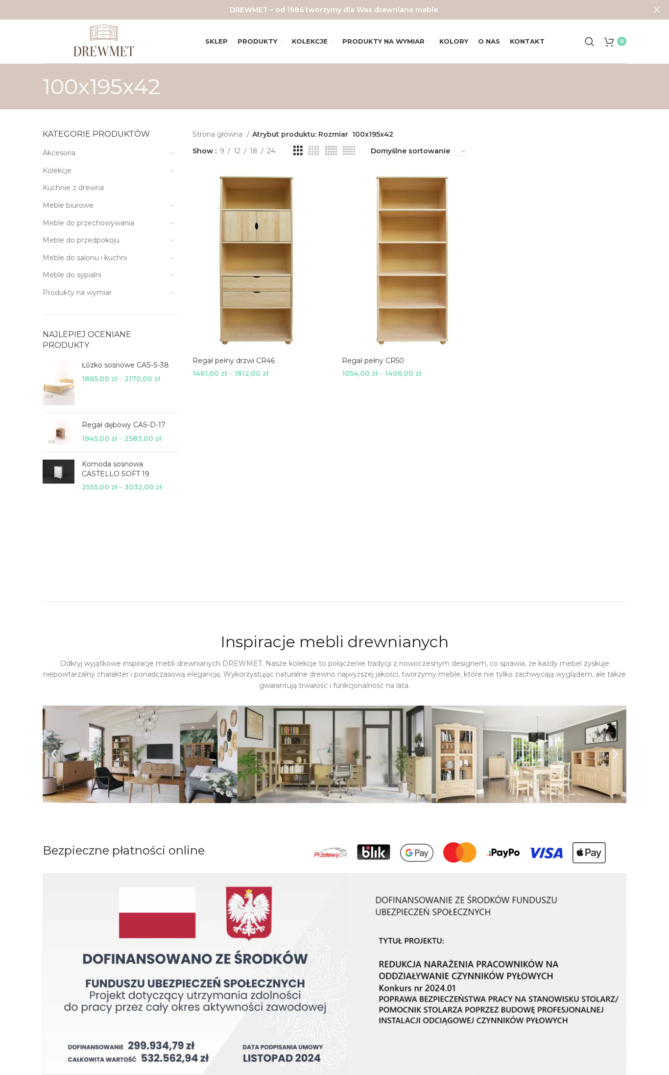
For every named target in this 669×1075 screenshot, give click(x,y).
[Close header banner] (657, 10)
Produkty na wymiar (77, 292)
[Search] (589, 41)
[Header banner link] (320, 10)
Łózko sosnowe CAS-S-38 (125, 365)
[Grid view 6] (349, 151)
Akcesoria (59, 152)
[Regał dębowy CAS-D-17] (58, 432)
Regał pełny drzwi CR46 (233, 360)
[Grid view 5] (331, 151)
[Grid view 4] (314, 151)
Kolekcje (57, 170)
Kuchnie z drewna (73, 187)
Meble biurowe (68, 205)
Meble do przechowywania (88, 223)
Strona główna (218, 134)
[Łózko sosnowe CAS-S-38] (58, 383)
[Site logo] (104, 40)
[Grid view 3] (298, 151)
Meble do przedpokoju (81, 240)
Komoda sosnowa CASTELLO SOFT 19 (115, 469)
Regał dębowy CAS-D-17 (124, 424)
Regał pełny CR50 (373, 360)
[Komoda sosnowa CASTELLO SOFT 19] (58, 476)
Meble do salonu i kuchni (85, 257)
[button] (54, 754)
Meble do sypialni (72, 274)
